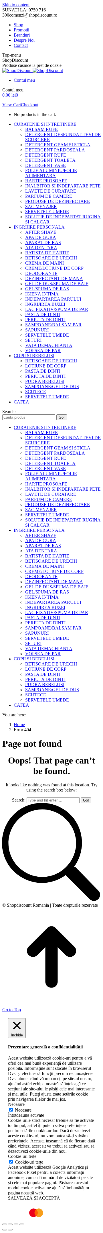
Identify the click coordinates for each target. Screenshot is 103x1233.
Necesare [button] (16, 1104)
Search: (18, 800)
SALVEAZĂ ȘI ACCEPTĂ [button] (34, 1198)
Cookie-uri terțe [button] (22, 1156)
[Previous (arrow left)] (4, 1229)
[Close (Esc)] (4, 1224)
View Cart (11, 104)
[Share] (10, 1224)
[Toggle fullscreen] (16, 1224)
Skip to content (15, 4)
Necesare (23, 1110)
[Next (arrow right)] (10, 1229)
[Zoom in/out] (21, 1224)
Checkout (29, 104)
